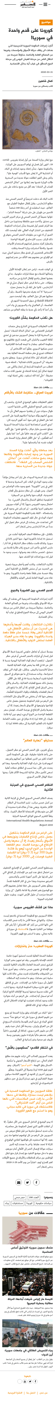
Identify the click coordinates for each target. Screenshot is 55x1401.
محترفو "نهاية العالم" (38, 740)
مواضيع (46, 22)
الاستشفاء (22, 929)
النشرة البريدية (15, 1392)
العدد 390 (34, 1197)
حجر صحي (20, 1197)
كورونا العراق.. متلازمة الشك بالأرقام (28, 392)
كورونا (29, 1203)
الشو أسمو (26, 1065)
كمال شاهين (45, 81)
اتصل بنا (30, 1392)
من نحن (43, 1392)
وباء (7, 1203)
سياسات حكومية (43, 1203)
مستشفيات (17, 1203)
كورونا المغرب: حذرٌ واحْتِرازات (34, 946)
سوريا (23, 1213)
